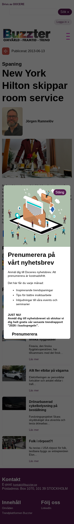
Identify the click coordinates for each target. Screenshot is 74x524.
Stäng (60, 192)
